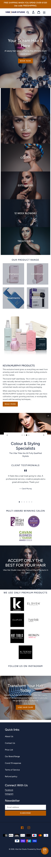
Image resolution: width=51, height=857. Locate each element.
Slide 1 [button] (19, 502)
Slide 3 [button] (24, 502)
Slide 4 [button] (27, 502)
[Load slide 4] (28, 435)
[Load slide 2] (24, 435)
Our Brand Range (12, 756)
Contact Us (10, 743)
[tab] (19, 502)
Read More (10, 404)
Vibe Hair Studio (21, 849)
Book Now (25, 61)
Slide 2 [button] (22, 502)
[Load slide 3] (26, 435)
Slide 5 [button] (29, 502)
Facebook (9, 790)
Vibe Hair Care (25, 707)
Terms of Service (12, 770)
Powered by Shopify (34, 849)
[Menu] (44, 12)
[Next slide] (44, 435)
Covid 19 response (13, 763)
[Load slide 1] (22, 435)
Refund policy (11, 776)
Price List (9, 750)
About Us (9, 736)
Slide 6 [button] (31, 502)
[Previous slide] (7, 435)
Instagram (9, 794)
